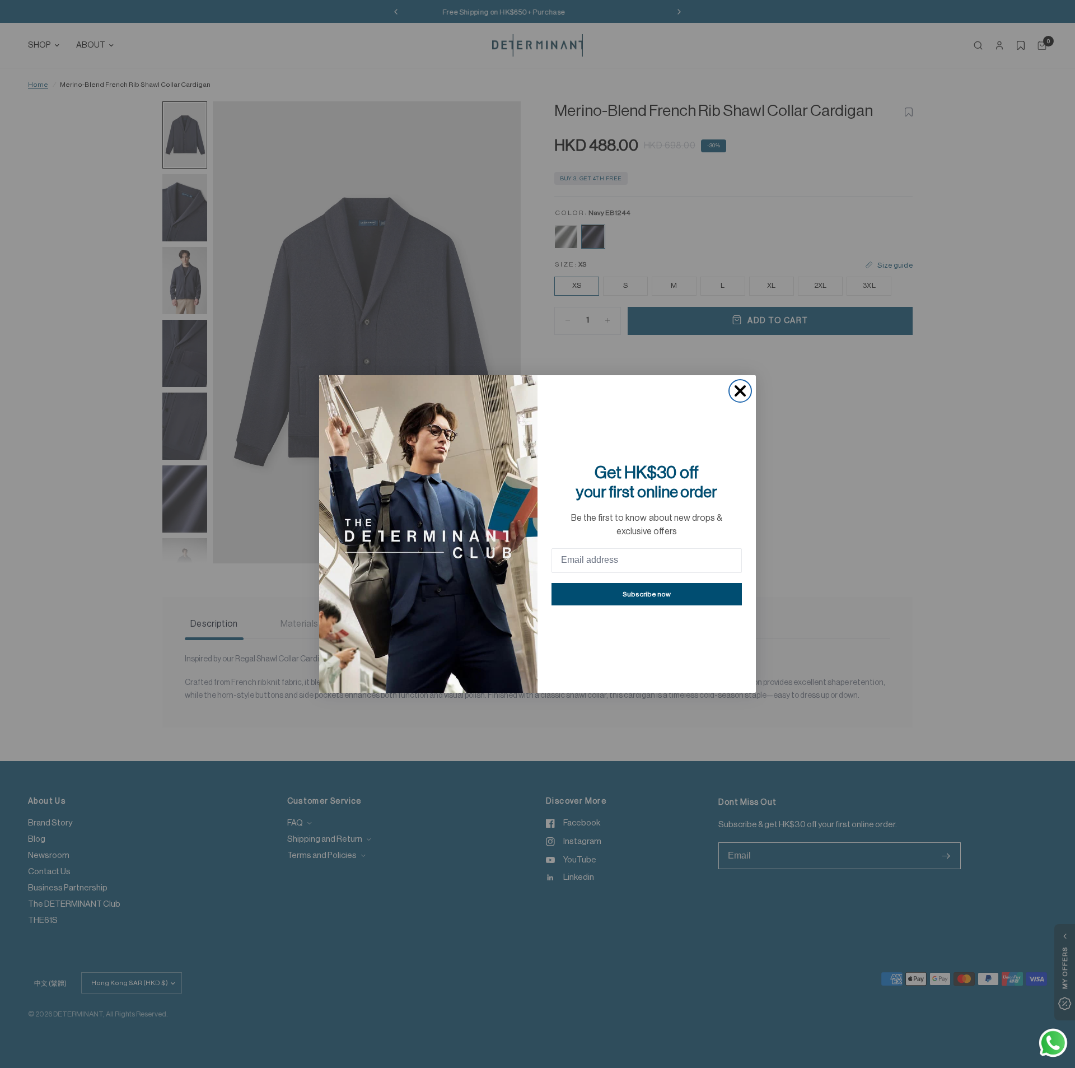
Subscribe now (647, 594)
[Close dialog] (740, 391)
